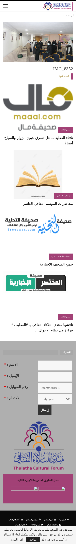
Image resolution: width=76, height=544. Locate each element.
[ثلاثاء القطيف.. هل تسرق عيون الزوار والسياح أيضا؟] (38, 108)
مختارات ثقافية (52, 525)
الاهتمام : (12, 398)
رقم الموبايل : (16, 387)
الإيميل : (11, 376)
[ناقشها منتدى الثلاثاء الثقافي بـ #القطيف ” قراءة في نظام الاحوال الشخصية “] (38, 295)
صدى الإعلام (65, 130)
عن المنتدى (48, 519)
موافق (33, 539)
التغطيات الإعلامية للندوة (60, 256)
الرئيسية (62, 519)
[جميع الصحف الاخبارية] (38, 235)
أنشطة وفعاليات (13, 519)
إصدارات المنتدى (63, 196)
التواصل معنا (20, 525)
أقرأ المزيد (17, 539)
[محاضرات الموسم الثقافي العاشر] (38, 174)
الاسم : (11, 364)
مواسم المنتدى (32, 519)
